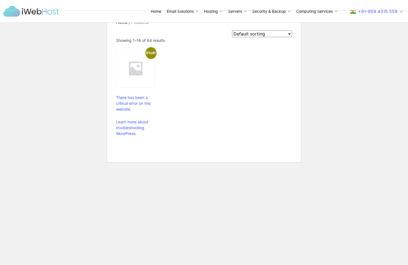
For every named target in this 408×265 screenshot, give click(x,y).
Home (156, 11)
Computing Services (314, 11)
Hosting (211, 11)
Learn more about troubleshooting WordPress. (132, 127)
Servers (235, 11)
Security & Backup (269, 11)
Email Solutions (180, 11)
